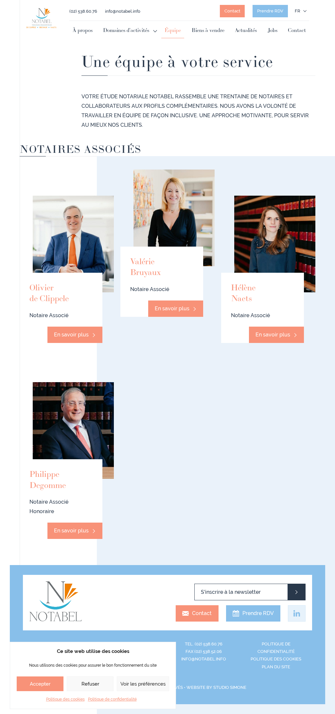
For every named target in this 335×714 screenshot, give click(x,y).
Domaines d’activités (126, 30)
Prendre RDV (270, 10)
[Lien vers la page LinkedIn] (297, 613)
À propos (83, 30)
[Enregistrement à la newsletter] (297, 592)
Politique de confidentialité (112, 699)
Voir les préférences (143, 684)
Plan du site (276, 666)
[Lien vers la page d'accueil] (41, 18)
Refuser (90, 684)
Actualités (246, 30)
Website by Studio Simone (216, 687)
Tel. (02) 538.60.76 (203, 643)
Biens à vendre (208, 30)
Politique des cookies (65, 699)
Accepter (40, 684)
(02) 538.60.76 (83, 11)
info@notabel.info (122, 11)
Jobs (272, 30)
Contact (232, 10)
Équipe (173, 30)
